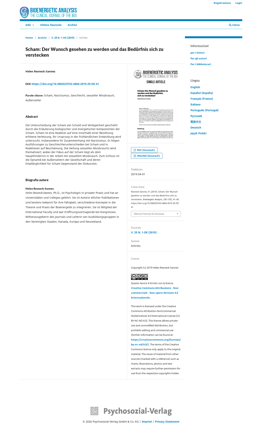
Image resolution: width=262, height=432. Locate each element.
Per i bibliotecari (200, 64)
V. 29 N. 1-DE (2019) (62, 37)
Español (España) (201, 93)
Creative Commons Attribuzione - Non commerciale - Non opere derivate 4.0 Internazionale (155, 292)
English (195, 87)
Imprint (147, 421)
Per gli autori (198, 58)
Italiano (195, 104)
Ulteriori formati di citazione (149, 213)
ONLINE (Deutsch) (148, 156)
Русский (196, 116)
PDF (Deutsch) (145, 150)
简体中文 (195, 122)
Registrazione (222, 3)
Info (29, 25)
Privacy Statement (167, 421)
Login (238, 3)
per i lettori (197, 52)
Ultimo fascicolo (51, 25)
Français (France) (201, 98)
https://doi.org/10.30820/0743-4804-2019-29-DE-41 (65, 84)
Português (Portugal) (204, 110)
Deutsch (195, 127)
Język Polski (198, 133)
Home (29, 37)
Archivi (72, 25)
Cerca (236, 25)
